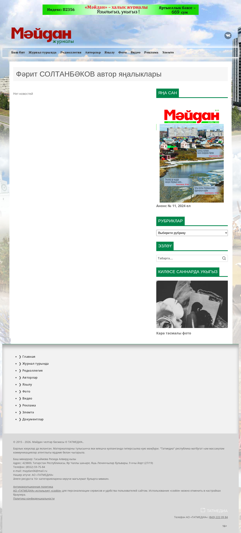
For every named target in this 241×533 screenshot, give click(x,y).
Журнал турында (42, 52)
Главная (28, 357)
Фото (122, 52)
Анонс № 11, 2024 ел (173, 205)
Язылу (109, 52)
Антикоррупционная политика (33, 486)
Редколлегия (71, 52)
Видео (136, 52)
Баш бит (18, 52)
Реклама (151, 52)
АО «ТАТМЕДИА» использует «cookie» (37, 490)
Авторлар (93, 52)
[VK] (228, 35)
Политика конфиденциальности (34, 498)
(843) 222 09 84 (218, 517)
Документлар (33, 419)
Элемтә (168, 52)
